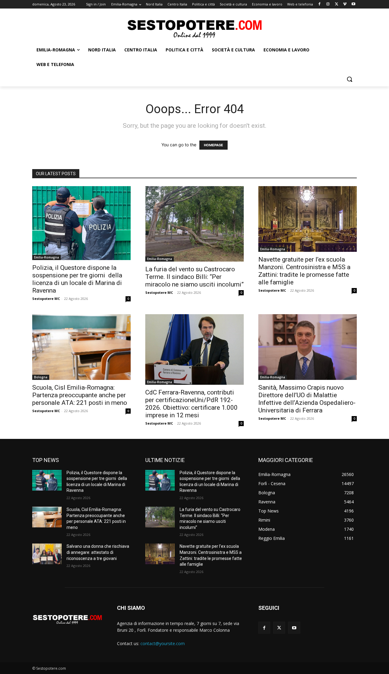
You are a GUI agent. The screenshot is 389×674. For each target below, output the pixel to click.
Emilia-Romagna (46, 257)
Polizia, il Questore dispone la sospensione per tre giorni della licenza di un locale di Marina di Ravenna (77, 279)
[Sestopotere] (194, 28)
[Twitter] (336, 4)
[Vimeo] (344, 4)
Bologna (40, 377)
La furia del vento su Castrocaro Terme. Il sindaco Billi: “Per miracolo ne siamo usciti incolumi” (194, 277)
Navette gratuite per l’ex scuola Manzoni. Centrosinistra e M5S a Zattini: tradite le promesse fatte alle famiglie (304, 271)
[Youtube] (353, 4)
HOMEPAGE (213, 145)
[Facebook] (319, 4)
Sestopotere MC (46, 298)
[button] (349, 79)
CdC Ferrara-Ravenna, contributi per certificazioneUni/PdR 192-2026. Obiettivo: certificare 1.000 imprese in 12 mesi (191, 404)
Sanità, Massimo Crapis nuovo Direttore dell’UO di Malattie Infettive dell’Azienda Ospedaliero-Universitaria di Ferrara (307, 399)
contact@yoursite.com (162, 643)
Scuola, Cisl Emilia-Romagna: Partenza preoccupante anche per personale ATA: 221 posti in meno (79, 395)
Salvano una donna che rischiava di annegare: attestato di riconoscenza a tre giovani (98, 552)
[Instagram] (328, 4)
